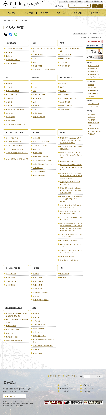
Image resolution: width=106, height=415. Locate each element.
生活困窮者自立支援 (12, 91)
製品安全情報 (37, 285)
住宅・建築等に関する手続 (68, 98)
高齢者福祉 (9, 98)
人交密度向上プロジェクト (41, 145)
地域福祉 (9, 83)
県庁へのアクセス (93, 68)
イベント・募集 (92, 87)
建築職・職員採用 (65, 109)
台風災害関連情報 (39, 171)
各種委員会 (91, 134)
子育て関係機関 (65, 66)
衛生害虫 (36, 349)
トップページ (15, 20)
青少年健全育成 (11, 273)
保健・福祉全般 (10, 43)
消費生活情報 (37, 277)
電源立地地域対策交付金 (14, 340)
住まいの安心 (64, 94)
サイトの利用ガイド (66, 391)
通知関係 (9, 52)
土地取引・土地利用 (66, 105)
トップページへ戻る (71, 376)
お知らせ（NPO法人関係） (14, 145)
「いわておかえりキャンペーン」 (70, 161)
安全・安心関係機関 (39, 117)
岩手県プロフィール (94, 77)
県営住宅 (63, 83)
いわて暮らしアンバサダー (68, 240)
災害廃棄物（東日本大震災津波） (43, 345)
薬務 (34, 62)
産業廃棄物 (36, 321)
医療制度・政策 (37, 54)
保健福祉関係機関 (12, 63)
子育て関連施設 (65, 58)
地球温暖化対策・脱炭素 (13, 308)
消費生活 (35, 268)
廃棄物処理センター (39, 336)
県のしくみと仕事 (93, 66)
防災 (34, 83)
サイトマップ (64, 1)
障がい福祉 (9, 113)
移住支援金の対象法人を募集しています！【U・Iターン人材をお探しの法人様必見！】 (71, 190)
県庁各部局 (91, 114)
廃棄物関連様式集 (39, 328)
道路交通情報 (92, 93)
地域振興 (35, 132)
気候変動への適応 (12, 337)
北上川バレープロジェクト (41, 141)
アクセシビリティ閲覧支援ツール (94, 1)
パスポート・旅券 (93, 106)
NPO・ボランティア (12, 138)
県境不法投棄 (37, 332)
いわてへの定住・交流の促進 (42, 160)
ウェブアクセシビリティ (89, 388)
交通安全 (36, 87)
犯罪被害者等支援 (39, 94)
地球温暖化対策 (11, 326)
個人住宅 (63, 87)
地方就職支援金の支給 (67, 256)
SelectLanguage (61, 6)
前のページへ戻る (55, 376)
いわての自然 (64, 273)
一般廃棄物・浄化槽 (39, 324)
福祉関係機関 (10, 120)
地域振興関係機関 (39, 175)
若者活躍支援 (10, 285)
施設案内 (91, 85)
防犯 (34, 91)
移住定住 (63, 132)
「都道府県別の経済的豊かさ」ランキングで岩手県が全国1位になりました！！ (71, 167)
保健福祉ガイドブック (13, 60)
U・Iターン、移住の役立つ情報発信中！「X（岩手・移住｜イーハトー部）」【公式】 (71, 199)
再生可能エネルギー (12, 329)
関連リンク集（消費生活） (40, 300)
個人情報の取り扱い (66, 388)
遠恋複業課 (36, 138)
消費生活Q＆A (38, 281)
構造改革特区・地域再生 (40, 156)
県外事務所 (91, 120)
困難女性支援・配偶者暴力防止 (16, 124)
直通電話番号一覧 (93, 74)
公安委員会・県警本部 (95, 131)
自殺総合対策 (10, 117)
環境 (34, 308)
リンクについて (87, 391)
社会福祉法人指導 (12, 94)
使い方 (95, 7)
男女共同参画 (10, 277)
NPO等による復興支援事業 (15, 141)
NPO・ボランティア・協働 (14, 132)
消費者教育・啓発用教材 (40, 292)
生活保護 (9, 87)
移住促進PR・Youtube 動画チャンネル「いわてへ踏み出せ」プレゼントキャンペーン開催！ (71, 140)
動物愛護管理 (37, 113)
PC (87, 376)
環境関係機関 (37, 353)
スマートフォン (96, 376)
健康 (34, 58)
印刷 (82, 37)
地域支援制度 (37, 153)
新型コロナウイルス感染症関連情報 (44, 69)
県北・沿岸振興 (37, 168)
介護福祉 (9, 102)
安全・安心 (36, 77)
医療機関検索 (92, 90)
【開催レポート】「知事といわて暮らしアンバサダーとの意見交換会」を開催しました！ (71, 155)
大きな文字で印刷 (93, 37)
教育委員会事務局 (93, 128)
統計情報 (9, 56)
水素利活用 (9, 333)
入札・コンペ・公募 (93, 104)
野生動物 (63, 277)
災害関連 (63, 91)
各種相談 (36, 273)
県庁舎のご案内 (93, 71)
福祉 (7, 77)
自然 (61, 268)
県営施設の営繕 (65, 102)
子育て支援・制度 (65, 54)
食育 (34, 102)
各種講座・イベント (39, 288)
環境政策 (36, 313)
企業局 (90, 125)
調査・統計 (36, 296)
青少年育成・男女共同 (13, 268)
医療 (34, 43)
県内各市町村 (86, 385)
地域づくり (36, 149)
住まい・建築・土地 (66, 77)
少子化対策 (63, 62)
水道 (34, 109)
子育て (62, 43)
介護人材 (9, 105)
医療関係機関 (37, 66)
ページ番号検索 (97, 4)
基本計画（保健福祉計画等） (14, 48)
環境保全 (36, 317)
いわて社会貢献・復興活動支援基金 (17, 159)
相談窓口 (91, 96)
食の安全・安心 (37, 98)
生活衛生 (36, 105)
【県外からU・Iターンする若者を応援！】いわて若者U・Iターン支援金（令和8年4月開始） (71, 176)
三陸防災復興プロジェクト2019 (43, 164)
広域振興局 (91, 117)
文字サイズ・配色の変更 (76, 1)
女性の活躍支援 (11, 281)
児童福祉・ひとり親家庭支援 (15, 109)
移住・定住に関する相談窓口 (69, 260)
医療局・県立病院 (93, 122)
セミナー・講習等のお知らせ (15, 149)
